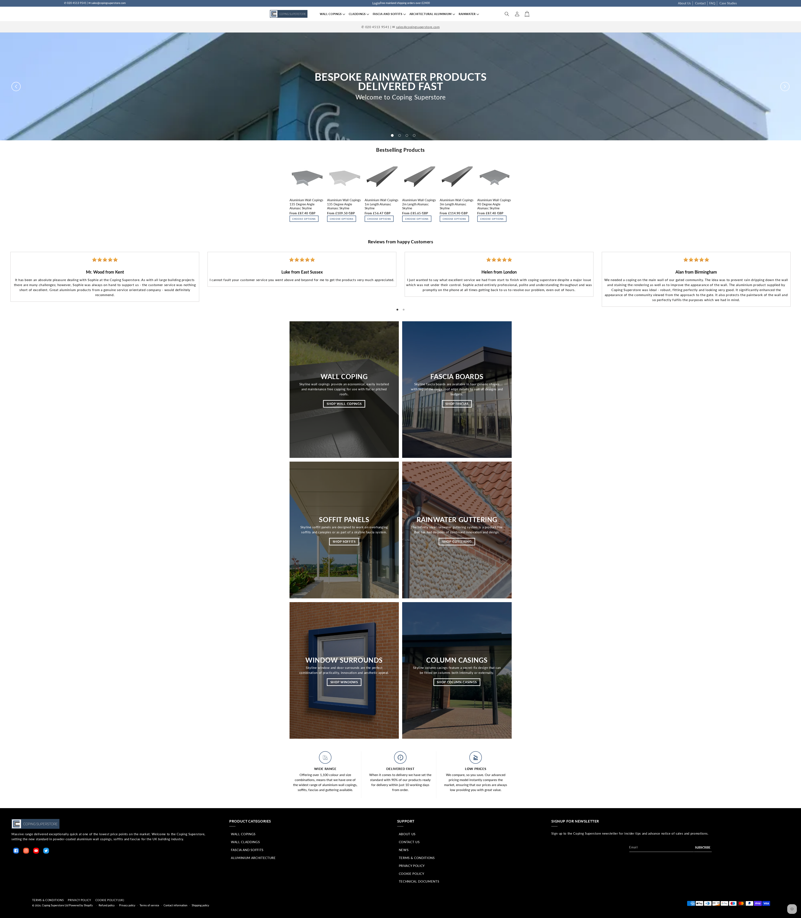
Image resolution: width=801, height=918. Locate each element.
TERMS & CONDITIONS (48, 900)
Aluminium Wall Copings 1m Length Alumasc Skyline (381, 204)
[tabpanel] (104, 277)
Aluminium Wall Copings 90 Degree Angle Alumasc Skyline (494, 204)
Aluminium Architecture (253, 858)
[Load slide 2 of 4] (399, 135)
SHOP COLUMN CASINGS (457, 682)
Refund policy (107, 905)
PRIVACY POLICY (79, 900)
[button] (330, 14)
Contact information (175, 905)
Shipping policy (200, 905)
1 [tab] (397, 310)
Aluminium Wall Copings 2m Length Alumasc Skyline (419, 204)
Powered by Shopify (81, 905)
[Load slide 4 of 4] (414, 135)
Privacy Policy (412, 866)
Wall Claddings (245, 842)
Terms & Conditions (417, 858)
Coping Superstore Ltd (55, 905)
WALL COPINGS (331, 14)
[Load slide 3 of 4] (407, 135)
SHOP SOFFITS (344, 541)
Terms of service (149, 905)
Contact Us (409, 842)
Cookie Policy (411, 873)
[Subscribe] (703, 847)
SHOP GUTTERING (456, 541)
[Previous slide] (16, 86)
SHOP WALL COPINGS (344, 404)
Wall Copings (243, 834)
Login (376, 3)
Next (798, 276)
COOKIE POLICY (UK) (109, 900)
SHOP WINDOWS (344, 682)
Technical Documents (419, 881)
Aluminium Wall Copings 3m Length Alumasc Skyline (457, 204)
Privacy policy (127, 905)
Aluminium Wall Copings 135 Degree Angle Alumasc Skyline (306, 204)
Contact (700, 3)
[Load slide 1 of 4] (392, 135)
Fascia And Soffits (247, 850)
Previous (3, 276)
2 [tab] (404, 310)
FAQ (712, 3)
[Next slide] (785, 86)
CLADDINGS (357, 14)
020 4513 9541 (377, 27)
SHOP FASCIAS (456, 404)
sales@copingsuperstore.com (418, 27)
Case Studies (728, 3)
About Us (684, 3)
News (404, 850)
